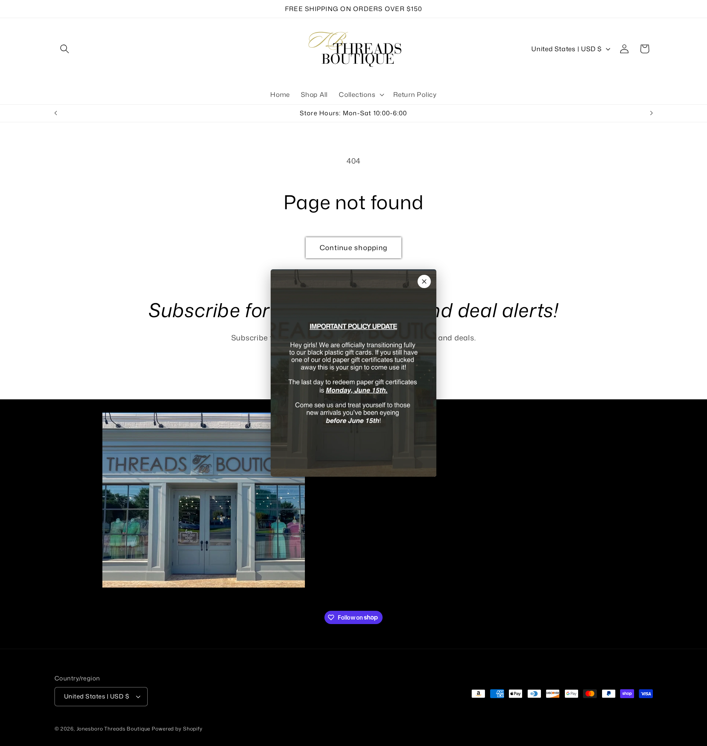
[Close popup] (424, 281)
